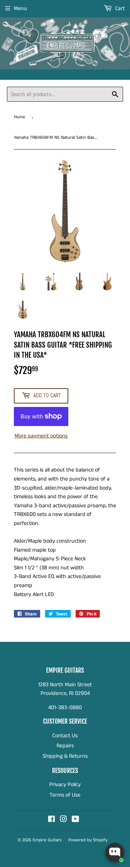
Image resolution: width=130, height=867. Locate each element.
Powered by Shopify (87, 840)
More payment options (41, 436)
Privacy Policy (65, 785)
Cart (119, 8)
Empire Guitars (47, 840)
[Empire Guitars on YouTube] (75, 820)
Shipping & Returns (65, 756)
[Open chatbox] (114, 852)
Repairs (65, 746)
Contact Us (65, 736)
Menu (20, 8)
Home (19, 117)
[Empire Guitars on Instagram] (63, 820)
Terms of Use (65, 795)
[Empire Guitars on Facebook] (51, 820)
